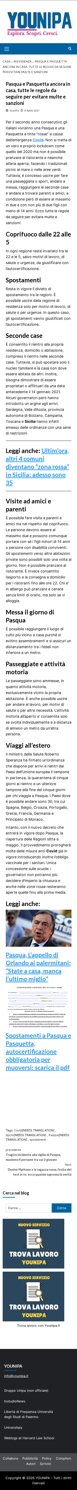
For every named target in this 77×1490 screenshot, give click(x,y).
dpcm (10, 1135)
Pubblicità (30, 1458)
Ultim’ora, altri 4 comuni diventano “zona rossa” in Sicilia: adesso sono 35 (37, 466)
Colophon (63, 1458)
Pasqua (54, 1135)
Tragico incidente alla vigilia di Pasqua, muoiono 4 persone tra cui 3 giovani (33, 1154)
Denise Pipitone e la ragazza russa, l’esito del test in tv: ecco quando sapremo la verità (39, 1169)
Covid (38, 140)
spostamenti (38, 1139)
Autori (31, 1464)
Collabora (10, 1458)
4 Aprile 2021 (31, 110)
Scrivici (45, 1464)
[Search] (69, 48)
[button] (11, 48)
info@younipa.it (16, 1376)
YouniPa (14, 110)
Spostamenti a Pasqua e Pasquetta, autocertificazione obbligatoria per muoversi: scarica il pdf (38, 1051)
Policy (47, 1458)
